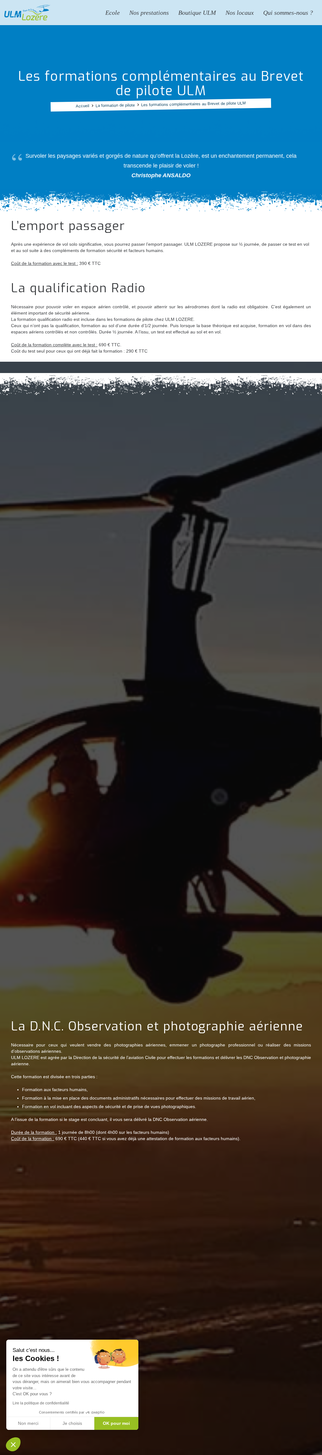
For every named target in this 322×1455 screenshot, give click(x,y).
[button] (13, 1444)
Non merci (28, 1423)
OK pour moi (116, 1423)
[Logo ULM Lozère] (27, 12)
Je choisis (72, 1423)
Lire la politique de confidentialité (41, 1403)
